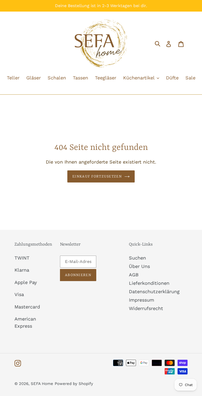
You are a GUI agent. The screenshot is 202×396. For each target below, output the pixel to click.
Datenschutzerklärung (154, 291)
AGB (134, 274)
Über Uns (139, 266)
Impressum (141, 300)
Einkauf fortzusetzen (97, 176)
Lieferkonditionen (149, 283)
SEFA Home (42, 383)
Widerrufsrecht (146, 308)
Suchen (137, 258)
